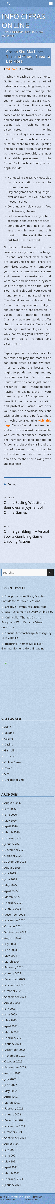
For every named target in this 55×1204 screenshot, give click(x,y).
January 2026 (12, 844)
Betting (12, 484)
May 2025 (10, 885)
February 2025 (13, 903)
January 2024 (12, 973)
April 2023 (11, 1026)
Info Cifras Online (23, 20)
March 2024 (12, 961)
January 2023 (12, 1044)
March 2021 (12, 1173)
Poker (8, 768)
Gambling (10, 750)
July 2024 (10, 944)
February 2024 (13, 967)
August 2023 (12, 1002)
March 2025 (12, 897)
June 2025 (10, 879)
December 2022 (14, 1049)
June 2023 (10, 1014)
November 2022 (14, 1055)
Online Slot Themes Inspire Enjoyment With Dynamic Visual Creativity (22, 622)
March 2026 (12, 832)
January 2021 (12, 1185)
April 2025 (11, 891)
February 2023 (13, 1038)
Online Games (13, 762)
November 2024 (14, 920)
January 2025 (12, 908)
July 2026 (10, 809)
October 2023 (13, 991)
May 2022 (10, 1091)
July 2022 (10, 1079)
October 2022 (13, 1061)
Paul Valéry (11, 68)
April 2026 (11, 826)
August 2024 (12, 938)
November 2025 (14, 850)
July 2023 (10, 1008)
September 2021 (15, 1138)
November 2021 (14, 1126)
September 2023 (15, 997)
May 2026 (10, 820)
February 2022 (13, 1108)
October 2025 (13, 856)
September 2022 (15, 1067)
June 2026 (10, 814)
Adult (7, 727)
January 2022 (12, 1114)
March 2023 (12, 1032)
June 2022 (10, 1085)
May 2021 (10, 1161)
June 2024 (10, 950)
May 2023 (10, 1020)
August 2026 (12, 803)
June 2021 (10, 1155)
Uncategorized (14, 780)
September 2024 (15, 932)
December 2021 (14, 1120)
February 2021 (13, 1179)
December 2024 (14, 914)
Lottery (9, 756)
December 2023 (14, 979)
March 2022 (12, 1102)
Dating (8, 744)
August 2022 (12, 1073)
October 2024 (13, 926)
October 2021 (13, 1132)
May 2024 (10, 955)
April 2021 (11, 1167)
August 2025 (12, 867)
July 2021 (10, 1149)
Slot (6, 774)
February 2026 (13, 838)
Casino (8, 738)
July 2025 (10, 873)
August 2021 (12, 1144)
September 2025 (15, 861)
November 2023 (14, 985)
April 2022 (11, 1097)
